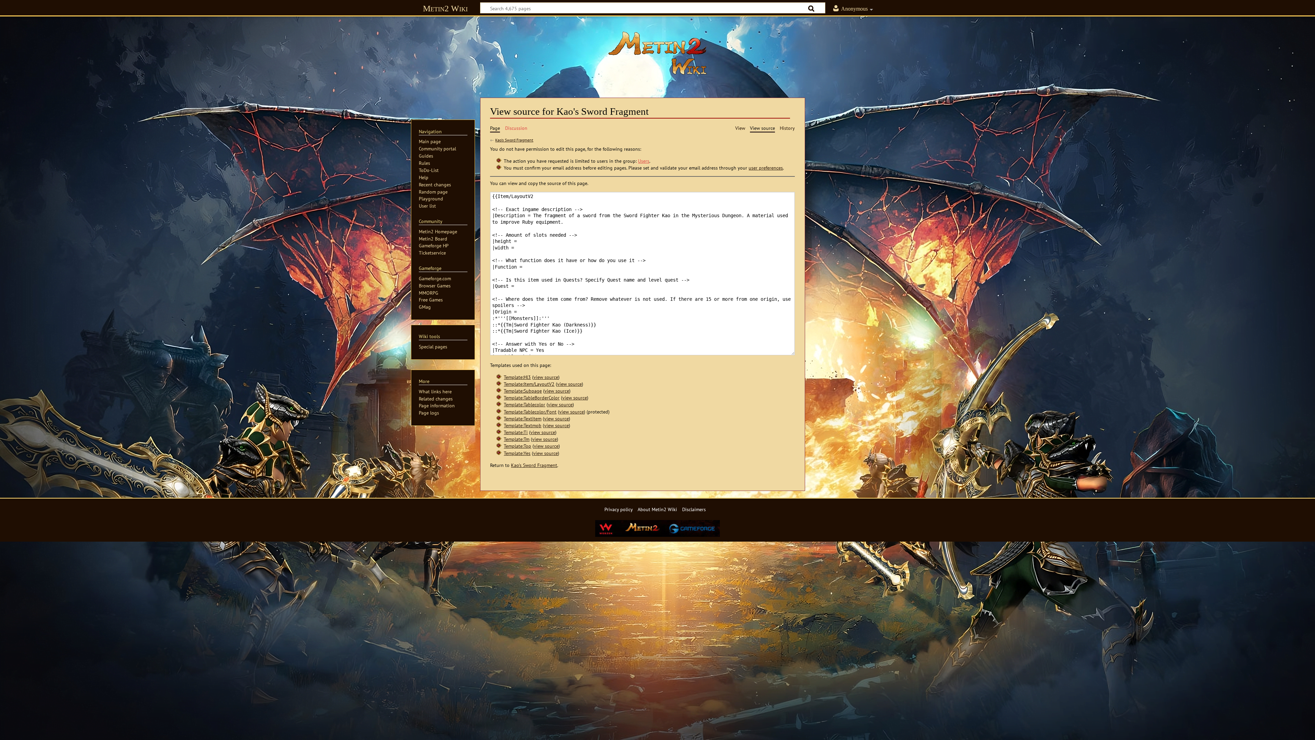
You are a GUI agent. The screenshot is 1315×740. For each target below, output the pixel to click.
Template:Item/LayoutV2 (529, 384)
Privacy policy (618, 509)
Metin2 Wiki (445, 8)
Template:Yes (517, 453)
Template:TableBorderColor (532, 397)
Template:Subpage (523, 390)
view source (546, 377)
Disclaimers (694, 509)
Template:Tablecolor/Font (530, 411)
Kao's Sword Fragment (514, 140)
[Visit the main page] (657, 53)
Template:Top (517, 446)
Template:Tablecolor (524, 404)
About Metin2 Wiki (657, 509)
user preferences (766, 167)
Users (643, 161)
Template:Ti (516, 432)
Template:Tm (516, 439)
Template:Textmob (522, 425)
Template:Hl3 (517, 377)
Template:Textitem (522, 418)
